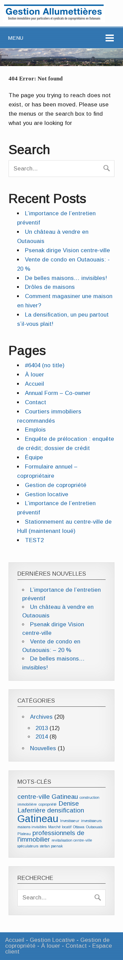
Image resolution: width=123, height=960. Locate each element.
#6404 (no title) (45, 365)
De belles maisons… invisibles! (66, 278)
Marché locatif (59, 827)
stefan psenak (51, 846)
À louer (34, 374)
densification (65, 810)
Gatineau (37, 818)
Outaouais (94, 827)
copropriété (48, 804)
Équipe (34, 457)
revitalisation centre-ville (72, 840)
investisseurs (91, 821)
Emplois (35, 429)
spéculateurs (27, 846)
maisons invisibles (31, 827)
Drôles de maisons (50, 287)
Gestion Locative (52, 940)
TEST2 (34, 540)
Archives (41, 717)
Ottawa (78, 827)
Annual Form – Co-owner (58, 393)
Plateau (24, 834)
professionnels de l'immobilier (50, 836)
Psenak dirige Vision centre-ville (67, 250)
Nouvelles (43, 748)
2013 (42, 728)
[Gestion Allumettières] (54, 20)
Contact (35, 402)
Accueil (34, 384)
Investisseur (69, 821)
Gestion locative (46, 494)
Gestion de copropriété (55, 485)
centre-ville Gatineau (47, 796)
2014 (42, 736)
